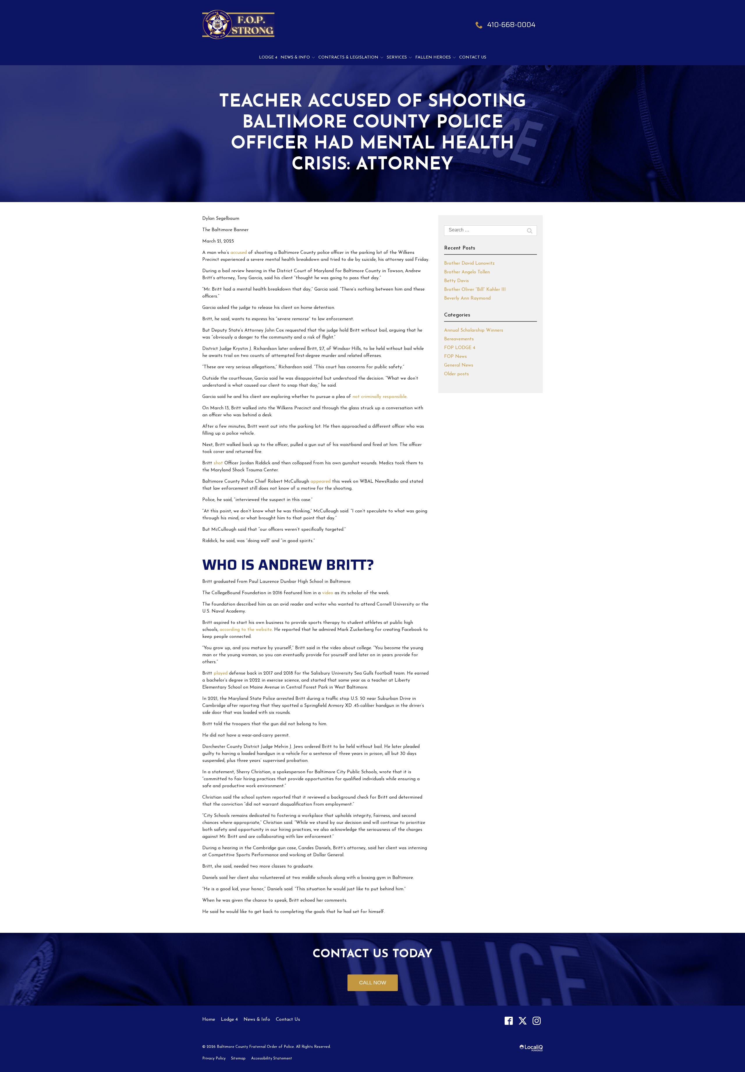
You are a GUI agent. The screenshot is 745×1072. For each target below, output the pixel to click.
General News (458, 365)
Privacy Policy (214, 1058)
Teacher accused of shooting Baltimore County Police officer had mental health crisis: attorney (372, 133)
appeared (321, 481)
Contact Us (472, 57)
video (328, 593)
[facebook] (508, 1020)
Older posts (456, 374)
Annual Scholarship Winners (473, 330)
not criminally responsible (379, 397)
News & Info (295, 57)
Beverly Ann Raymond (467, 298)
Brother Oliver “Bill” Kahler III (475, 289)
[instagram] (536, 1020)
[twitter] (522, 1020)
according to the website (246, 629)
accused (239, 252)
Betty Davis (456, 281)
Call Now (372, 983)
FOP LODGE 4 (459, 348)
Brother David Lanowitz (469, 263)
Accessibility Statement (271, 1058)
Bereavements (459, 339)
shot (219, 463)
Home (208, 1019)
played (221, 673)
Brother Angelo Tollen (467, 272)
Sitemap (238, 1058)
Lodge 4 (268, 57)
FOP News (455, 356)
